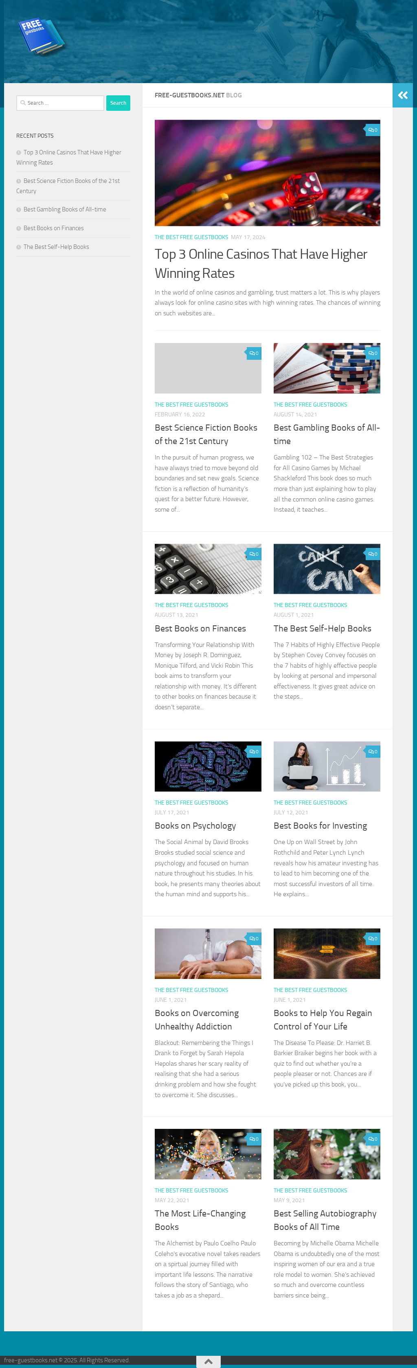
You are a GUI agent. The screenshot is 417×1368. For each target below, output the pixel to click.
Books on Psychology (195, 825)
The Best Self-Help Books (322, 628)
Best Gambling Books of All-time (65, 209)
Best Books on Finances (200, 628)
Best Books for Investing (320, 825)
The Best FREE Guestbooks (191, 237)
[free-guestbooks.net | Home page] (44, 36)
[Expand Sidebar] (403, 95)
